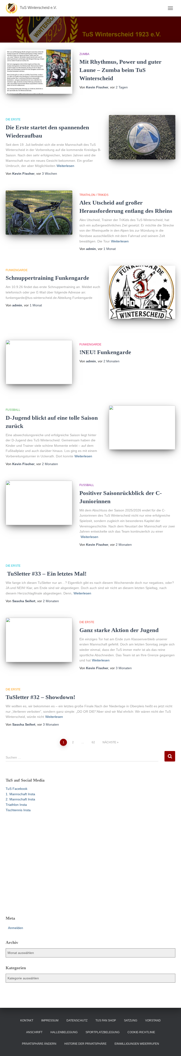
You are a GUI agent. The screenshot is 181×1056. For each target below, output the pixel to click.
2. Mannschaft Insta (20, 799)
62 (93, 742)
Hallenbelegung (64, 1032)
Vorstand (153, 1020)
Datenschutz (76, 1020)
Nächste (109, 742)
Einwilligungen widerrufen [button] (137, 1043)
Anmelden (15, 928)
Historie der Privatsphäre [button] (85, 1043)
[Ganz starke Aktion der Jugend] (39, 640)
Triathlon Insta (16, 805)
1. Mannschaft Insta (20, 794)
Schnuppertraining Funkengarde (47, 278)
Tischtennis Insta (18, 810)
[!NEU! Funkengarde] (39, 362)
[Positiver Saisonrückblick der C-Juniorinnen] (39, 503)
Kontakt (26, 1020)
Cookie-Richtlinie (141, 1032)
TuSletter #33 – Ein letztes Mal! (46, 573)
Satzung (130, 1020)
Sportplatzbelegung (102, 1032)
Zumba (84, 54)
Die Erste (13, 119)
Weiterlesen (65, 166)
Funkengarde (17, 270)
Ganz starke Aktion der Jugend (119, 630)
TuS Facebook (16, 789)
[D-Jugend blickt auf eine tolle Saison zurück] (142, 427)
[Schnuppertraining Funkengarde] (142, 292)
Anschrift (34, 1032)
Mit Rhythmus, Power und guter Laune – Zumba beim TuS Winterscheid (120, 70)
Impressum (49, 1020)
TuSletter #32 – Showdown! (40, 697)
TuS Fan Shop (105, 1020)
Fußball (13, 409)
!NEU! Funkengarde (105, 352)
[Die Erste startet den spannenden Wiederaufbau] (142, 137)
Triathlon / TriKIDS (93, 195)
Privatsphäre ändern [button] (39, 1043)
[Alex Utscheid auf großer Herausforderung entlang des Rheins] (39, 212)
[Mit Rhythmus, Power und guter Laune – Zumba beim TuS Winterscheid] (39, 72)
